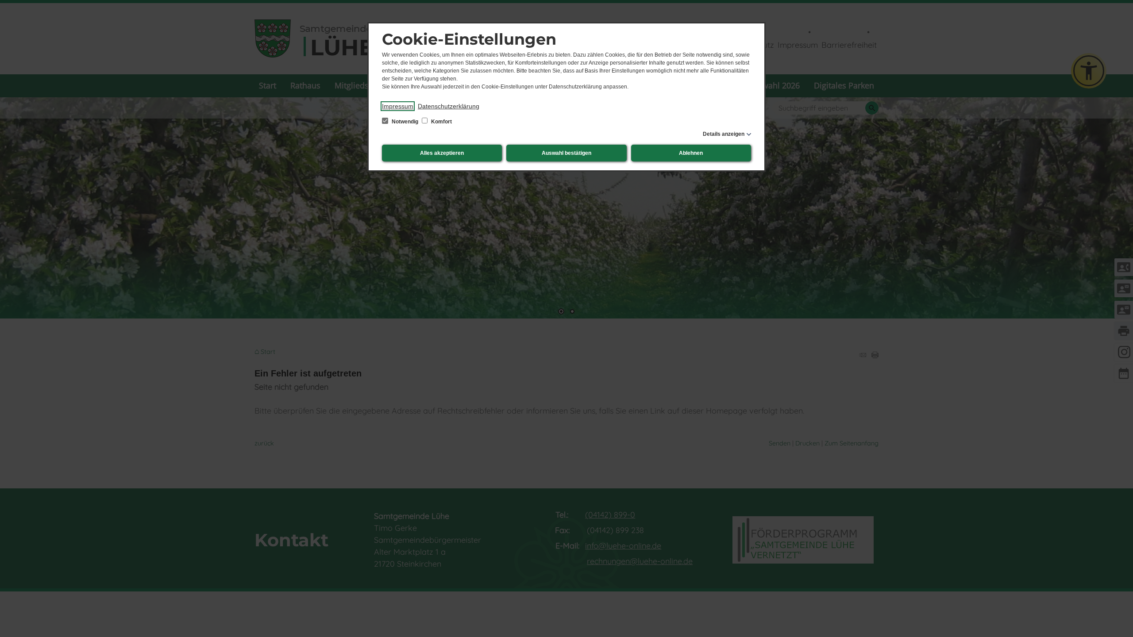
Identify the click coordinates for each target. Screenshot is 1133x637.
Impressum (397, 106)
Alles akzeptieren (442, 153)
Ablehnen (691, 153)
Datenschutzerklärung (448, 106)
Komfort (441, 122)
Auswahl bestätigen (566, 153)
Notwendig (405, 122)
